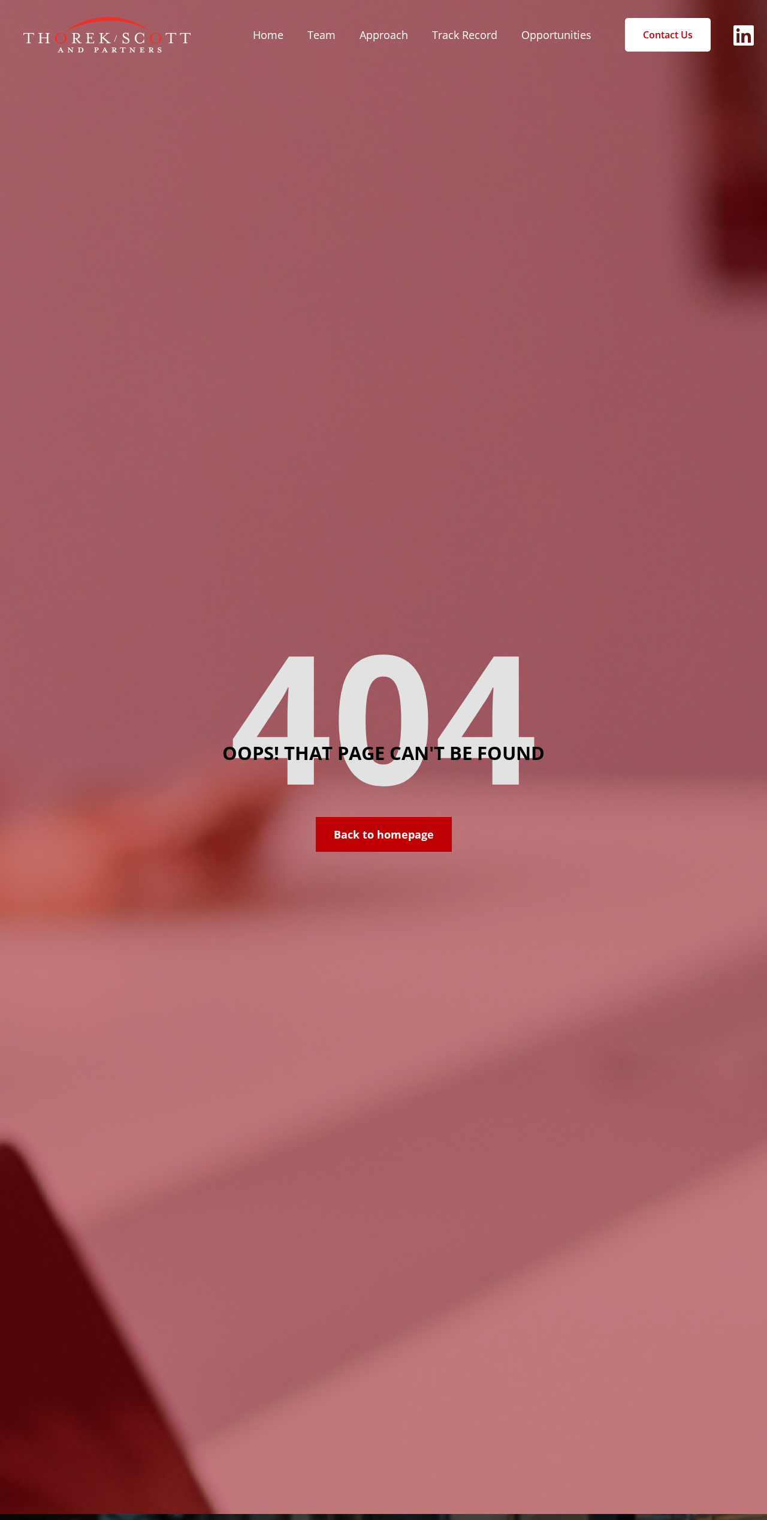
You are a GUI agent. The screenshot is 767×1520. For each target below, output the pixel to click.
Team (321, 35)
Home (268, 35)
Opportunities (556, 35)
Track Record (464, 35)
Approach (384, 35)
